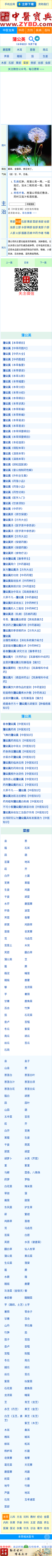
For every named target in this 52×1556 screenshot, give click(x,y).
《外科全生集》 (16, 475)
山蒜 (7, 1110)
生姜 (45, 56)
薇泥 (7, 973)
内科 (5, 1522)
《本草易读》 (14, 420)
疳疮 (16, 193)
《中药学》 (13, 508)
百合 (7, 1008)
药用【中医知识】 (17, 729)
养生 (46, 1522)
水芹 (7, 903)
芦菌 (7, 1492)
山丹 (7, 1325)
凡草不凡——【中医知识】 (22, 790)
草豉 (7, 1193)
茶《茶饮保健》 (16, 514)
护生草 (28, 1207)
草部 (12, 221)
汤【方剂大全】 (16, 520)
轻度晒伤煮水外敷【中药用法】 (25, 692)
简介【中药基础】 (17, 564)
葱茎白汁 (9, 1082)
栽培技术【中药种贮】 (20, 580)
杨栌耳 (8, 1451)
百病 (29, 233)
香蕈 (27, 917)
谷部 (40, 62)
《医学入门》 (14, 497)
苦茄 (27, 1339)
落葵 (27, 1263)
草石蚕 (28, 1325)
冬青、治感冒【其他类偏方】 (23, 619)
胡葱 (27, 1096)
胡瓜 (27, 1036)
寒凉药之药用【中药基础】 (22, 625)
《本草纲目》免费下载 (26, 44)
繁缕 (27, 1214)
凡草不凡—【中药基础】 (21, 597)
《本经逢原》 (14, 442)
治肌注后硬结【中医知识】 (22, 796)
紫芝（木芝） (32, 1423)
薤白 (7, 1096)
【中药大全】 (14, 353)
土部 (18, 227)
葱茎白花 (9, 1089)
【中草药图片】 (16, 348)
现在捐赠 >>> (29, 213)
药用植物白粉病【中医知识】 (23, 801)
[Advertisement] (26, 98)
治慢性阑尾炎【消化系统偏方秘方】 (23, 638)
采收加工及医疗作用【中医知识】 (26, 812)
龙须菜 (28, 987)
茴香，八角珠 (32, 1172)
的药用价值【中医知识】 (21, 768)
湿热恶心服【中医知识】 (21, 779)
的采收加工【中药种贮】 (21, 603)
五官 (33, 1522)
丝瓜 (7, 1043)
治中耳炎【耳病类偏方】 (21, 591)
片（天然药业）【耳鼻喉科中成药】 (27, 656)
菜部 (25, 62)
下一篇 (43, 262)
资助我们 (43, 4)
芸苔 (27, 1116)
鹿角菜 (28, 1001)
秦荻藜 (8, 1297)
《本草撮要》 (14, 381)
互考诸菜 (30, 1499)
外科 (26, 1522)
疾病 (39, 30)
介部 (46, 227)
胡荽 (27, 896)
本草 (5, 1516)
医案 (5, 1528)
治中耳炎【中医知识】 (20, 746)
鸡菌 (27, 889)
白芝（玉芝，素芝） (13, 1418)
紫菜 (27, 1029)
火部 (18, 233)
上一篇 (9, 262)
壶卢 (7, 1022)
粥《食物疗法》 (16, 553)
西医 (39, 1522)
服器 (24, 233)
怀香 (7, 910)
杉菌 (27, 1451)
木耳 (19, 49)
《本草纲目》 (14, 398)
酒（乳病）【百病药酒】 (20, 614)
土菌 (27, 875)
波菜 (27, 910)
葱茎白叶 (30, 1075)
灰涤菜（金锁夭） (14, 1290)
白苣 (27, 1235)
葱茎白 (8, 1075)
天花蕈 (28, 1464)
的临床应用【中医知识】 (21, 762)
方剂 (30, 30)
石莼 (7, 1049)
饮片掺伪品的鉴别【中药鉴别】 (25, 687)
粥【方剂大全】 (16, 536)
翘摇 (19, 56)
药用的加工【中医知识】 (21, 784)
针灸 (26, 1528)
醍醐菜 (28, 1297)
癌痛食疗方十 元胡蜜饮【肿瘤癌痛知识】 (26, 705)
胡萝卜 (8, 1158)
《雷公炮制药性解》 (18, 470)
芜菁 (7, 882)
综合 (46, 1528)
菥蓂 (7, 924)
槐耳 (7, 1437)
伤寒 (12, 1522)
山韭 (7, 1068)
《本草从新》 (14, 376)
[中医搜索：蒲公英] (30, 39)
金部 (35, 227)
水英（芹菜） (32, 1158)
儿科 (12, 1516)
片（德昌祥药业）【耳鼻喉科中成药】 (25, 679)
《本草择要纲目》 (17, 431)
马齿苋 (28, 938)
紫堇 (27, 1165)
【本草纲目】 (14, 342)
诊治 (33, 1528)
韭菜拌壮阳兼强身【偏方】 (22, 662)
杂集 (19, 1528)
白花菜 (8, 1186)
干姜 (7, 896)
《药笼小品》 (14, 481)
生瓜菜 (8, 1263)
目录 (26, 262)
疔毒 (21, 193)
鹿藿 (27, 980)
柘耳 (27, 1444)
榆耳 (27, 1437)
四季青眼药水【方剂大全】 (22, 630)
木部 (3, 62)
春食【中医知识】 (17, 724)
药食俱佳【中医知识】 (20, 751)
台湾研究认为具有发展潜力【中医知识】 (26, 820)
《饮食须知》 (14, 503)
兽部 (33, 62)
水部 (24, 227)
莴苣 (7, 952)
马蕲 (7, 1172)
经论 (39, 1516)
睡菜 (27, 973)
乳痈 (16, 181)
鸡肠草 (28, 924)
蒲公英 (8, 959)
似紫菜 (28, 1381)
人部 (12, 233)
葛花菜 (8, 1464)
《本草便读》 (14, 370)
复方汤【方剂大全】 (18, 569)
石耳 (27, 848)
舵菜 (7, 1478)
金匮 (46, 1516)
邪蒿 (7, 1151)
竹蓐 (27, 1485)
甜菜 (27, 1200)
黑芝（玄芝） (32, 1416)
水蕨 (7, 1277)
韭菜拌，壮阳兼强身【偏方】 (23, 698)
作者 (40, 233)
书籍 (46, 233)
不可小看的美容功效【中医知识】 (26, 807)
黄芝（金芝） (32, 1409)
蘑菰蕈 (7, 49)
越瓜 (7, 1367)
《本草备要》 (14, 365)
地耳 (27, 862)
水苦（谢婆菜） (34, 1242)
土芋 (27, 1304)
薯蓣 (27, 994)
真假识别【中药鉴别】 (20, 586)
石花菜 (28, 1015)
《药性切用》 (14, 492)
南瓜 (45, 49)
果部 (18, 62)
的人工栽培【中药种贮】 (21, 608)
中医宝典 (8, 30)
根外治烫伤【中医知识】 (21, 773)
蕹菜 (7, 1200)
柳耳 (7, 1444)
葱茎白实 (30, 1089)
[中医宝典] (26, 25)
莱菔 (27, 882)
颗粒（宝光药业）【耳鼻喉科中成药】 (25, 670)
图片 (4, 145)
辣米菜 (28, 1186)
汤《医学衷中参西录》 (20, 525)
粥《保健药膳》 (16, 542)
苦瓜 (27, 1043)
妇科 (26, 1516)
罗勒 (27, 1179)
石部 (11, 62)
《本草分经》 (14, 387)
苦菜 (7, 1235)
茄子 (7, 1339)
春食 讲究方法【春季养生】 (23, 651)
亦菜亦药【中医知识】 (20, 757)
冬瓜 (7, 1029)
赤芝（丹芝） (12, 1409)
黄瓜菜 (28, 1256)
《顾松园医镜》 (16, 464)
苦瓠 (27, 1022)
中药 (21, 30)
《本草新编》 (14, 409)
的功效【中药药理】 (18, 575)
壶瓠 (27, 1346)
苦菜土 (8, 945)
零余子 (28, 1311)
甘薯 (7, 1001)
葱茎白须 (30, 1082)
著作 (39, 1528)
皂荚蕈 (28, 931)
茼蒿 (27, 1144)
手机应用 (10, 4)
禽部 (40, 227)
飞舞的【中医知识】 (18, 735)
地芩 (7, 1485)
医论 (12, 1528)
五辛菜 (8, 1116)
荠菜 (6, 56)
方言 (19, 1516)
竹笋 (27, 1008)
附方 (4, 247)
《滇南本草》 (14, 453)
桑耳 (27, 1430)
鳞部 (29, 227)
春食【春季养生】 (17, 558)
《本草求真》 (14, 403)
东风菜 (8, 1207)
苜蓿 (32, 49)
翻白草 (28, 952)
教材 (33, 1516)
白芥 (7, 875)
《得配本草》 (14, 448)
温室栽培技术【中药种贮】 (22, 645)
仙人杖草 (30, 1249)
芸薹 (7, 862)
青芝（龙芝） (32, 1402)
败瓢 (27, 1353)
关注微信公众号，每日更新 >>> (26, 69)
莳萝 (7, 1179)
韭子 (27, 1061)
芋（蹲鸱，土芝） (14, 1304)
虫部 (47, 62)
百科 (47, 30)
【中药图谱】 (14, 359)
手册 (19, 1522)
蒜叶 (27, 1103)
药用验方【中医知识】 (20, 740)
